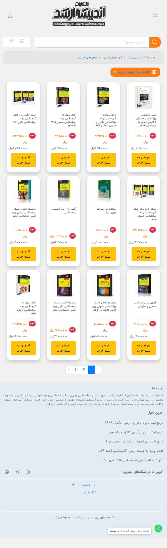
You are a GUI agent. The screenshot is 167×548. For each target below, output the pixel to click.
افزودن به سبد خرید (143, 160)
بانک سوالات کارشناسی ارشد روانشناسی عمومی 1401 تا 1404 (63, 120)
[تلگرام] (16, 472)
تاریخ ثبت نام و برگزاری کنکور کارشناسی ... (134, 432)
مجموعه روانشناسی (86, 57)
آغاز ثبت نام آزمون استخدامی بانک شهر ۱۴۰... (131, 460)
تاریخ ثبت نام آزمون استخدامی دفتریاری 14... (132, 441)
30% (72, 135)
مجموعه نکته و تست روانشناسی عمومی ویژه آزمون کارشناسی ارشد (104, 306)
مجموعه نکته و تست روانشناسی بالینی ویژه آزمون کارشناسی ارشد (64, 306)
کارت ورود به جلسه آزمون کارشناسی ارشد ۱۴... (131, 450)
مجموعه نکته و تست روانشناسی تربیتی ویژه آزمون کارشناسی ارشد (24, 212)
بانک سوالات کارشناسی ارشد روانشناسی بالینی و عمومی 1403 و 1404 (105, 120)
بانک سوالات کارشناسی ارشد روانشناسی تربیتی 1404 (26, 308)
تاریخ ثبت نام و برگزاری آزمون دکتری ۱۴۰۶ (134, 422)
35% (112, 135)
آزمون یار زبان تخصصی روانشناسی (64, 210)
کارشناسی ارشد (136, 57)
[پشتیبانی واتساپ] (158, 529)
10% (113, 229)
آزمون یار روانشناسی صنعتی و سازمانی (145, 304)
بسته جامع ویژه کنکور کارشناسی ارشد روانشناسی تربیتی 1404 (144, 214)
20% (153, 135)
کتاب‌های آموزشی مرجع (134, 72)
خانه (152, 57)
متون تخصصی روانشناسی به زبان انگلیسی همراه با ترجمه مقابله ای (146, 120)
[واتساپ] (6, 472)
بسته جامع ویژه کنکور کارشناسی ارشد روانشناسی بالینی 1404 (24, 118)
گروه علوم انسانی (112, 57)
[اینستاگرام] (27, 472)
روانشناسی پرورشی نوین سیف (106, 210)
